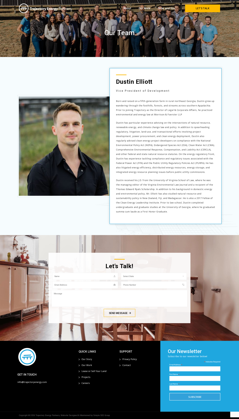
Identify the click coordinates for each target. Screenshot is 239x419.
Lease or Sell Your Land (94, 371)
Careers (86, 383)
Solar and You (166, 8)
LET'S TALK (202, 8)
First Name (174, 374)
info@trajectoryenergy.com (32, 382)
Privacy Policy (129, 359)
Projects (86, 377)
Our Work (144, 8)
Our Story (87, 359)
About (127, 8)
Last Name (174, 384)
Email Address (175, 365)
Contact (126, 365)
